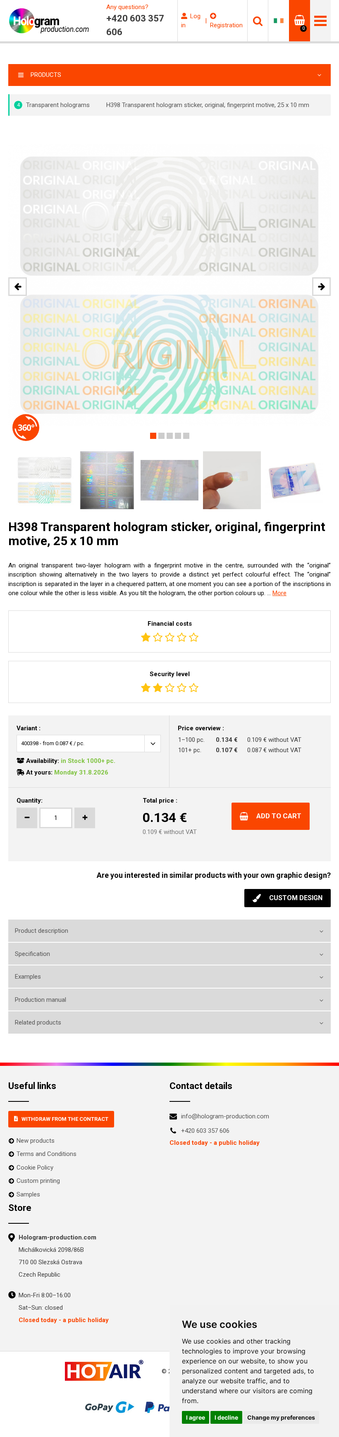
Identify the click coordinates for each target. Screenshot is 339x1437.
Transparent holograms (53, 105)
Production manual (40, 999)
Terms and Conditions (46, 1154)
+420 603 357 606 (205, 1130)
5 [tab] (186, 436)
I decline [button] (226, 1417)
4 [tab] (178, 436)
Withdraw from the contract (64, 1119)
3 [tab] (170, 436)
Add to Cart (278, 816)
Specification (32, 954)
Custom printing (38, 1180)
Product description (41, 930)
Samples (28, 1194)
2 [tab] (161, 436)
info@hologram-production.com (225, 1116)
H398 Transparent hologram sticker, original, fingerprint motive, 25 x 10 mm (207, 105)
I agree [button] (195, 1417)
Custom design (295, 898)
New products (36, 1140)
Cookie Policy (35, 1167)
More (279, 593)
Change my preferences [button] (281, 1417)
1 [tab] (153, 436)
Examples (28, 976)
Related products (38, 1022)
